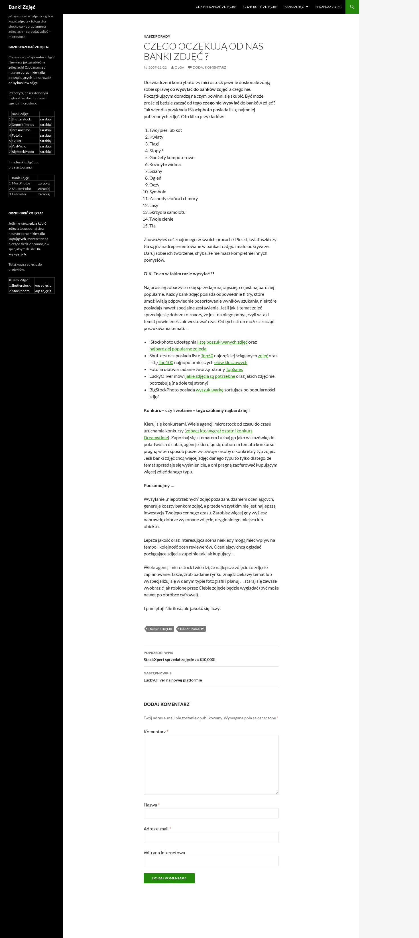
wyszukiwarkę (209, 389)
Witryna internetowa (164, 852)
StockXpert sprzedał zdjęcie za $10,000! (179, 656)
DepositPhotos (23, 124)
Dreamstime (21, 130)
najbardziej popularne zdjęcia (177, 348)
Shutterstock (21, 119)
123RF (17, 141)
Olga (179, 67)
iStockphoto (20, 291)
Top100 (165, 362)
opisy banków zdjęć (23, 83)
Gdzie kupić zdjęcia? (260, 7)
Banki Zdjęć (22, 7)
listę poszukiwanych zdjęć (222, 341)
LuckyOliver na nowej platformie (173, 676)
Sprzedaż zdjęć (329, 7)
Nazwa (152, 804)
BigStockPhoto (23, 151)
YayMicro (19, 146)
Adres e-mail (157, 828)
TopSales (234, 369)
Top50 (207, 355)
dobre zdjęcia (160, 629)
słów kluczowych (230, 362)
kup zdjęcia (42, 285)
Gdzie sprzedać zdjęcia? (216, 7)
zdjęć (263, 355)
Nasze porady (157, 36)
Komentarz (156, 731)
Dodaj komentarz (209, 67)
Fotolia (17, 135)
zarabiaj (46, 119)
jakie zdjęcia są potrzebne (210, 376)
